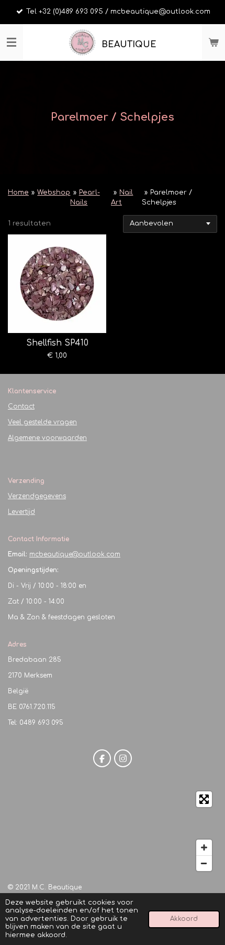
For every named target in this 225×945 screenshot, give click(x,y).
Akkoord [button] (184, 919)
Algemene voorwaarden (47, 438)
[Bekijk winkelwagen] (213, 42)
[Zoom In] (204, 847)
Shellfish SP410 (57, 343)
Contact (21, 406)
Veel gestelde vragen (42, 422)
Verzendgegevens (37, 496)
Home (18, 192)
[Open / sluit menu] (11, 42)
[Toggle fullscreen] (204, 799)
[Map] (112, 831)
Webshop (53, 192)
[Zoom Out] (204, 863)
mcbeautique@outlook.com (74, 554)
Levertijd (21, 512)
